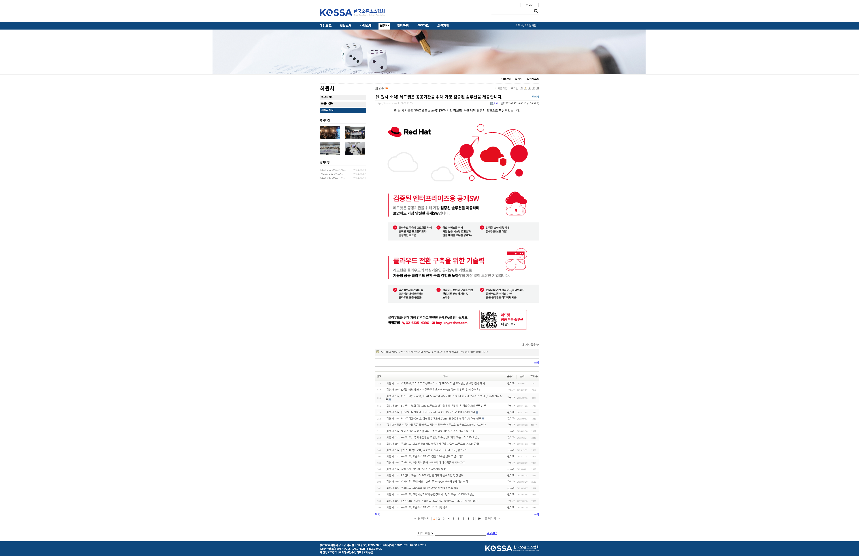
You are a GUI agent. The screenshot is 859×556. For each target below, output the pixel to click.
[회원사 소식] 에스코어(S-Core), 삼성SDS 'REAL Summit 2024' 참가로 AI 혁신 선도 (433, 418)
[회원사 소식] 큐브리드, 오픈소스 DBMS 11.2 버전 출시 (416, 507)
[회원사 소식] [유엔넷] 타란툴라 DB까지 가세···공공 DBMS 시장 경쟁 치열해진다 (430, 412)
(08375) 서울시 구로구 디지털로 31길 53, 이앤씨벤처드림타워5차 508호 (361, 545)
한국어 (529, 5)
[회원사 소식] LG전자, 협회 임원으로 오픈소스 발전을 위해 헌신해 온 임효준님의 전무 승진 (435, 406)
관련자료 (423, 25)
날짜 (522, 376)
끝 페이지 (490, 518)
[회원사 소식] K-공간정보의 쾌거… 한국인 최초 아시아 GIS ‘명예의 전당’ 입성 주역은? (432, 390)
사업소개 (366, 25)
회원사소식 (533, 79)
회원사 (384, 25)
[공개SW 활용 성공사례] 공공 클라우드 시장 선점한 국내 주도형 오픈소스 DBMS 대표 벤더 (435, 425)
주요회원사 (327, 97)
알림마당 (403, 25)
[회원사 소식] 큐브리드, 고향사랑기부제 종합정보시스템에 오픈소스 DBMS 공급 (429, 494)
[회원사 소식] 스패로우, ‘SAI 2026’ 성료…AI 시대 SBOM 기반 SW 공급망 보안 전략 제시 (435, 383)
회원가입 (443, 25)
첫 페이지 (423, 518)
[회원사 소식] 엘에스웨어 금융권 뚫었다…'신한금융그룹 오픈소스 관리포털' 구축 (430, 431)
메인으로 (326, 25)
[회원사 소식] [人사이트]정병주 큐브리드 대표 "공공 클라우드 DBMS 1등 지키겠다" (431, 501)
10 (479, 518)
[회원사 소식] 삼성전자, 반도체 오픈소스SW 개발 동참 (415, 469)
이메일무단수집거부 (350, 552)
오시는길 (368, 552)
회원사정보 (327, 103)
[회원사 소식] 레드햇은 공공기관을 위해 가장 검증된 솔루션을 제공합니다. (439, 97)
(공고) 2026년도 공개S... (333, 170)
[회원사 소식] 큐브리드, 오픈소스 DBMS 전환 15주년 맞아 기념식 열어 (424, 456)
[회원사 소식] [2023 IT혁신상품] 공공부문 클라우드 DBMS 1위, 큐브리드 (426, 450)
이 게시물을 (528, 344)
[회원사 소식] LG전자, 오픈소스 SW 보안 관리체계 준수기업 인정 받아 (424, 475)
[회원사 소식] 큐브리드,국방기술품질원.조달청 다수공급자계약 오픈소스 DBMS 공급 (432, 437)
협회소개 (346, 25)
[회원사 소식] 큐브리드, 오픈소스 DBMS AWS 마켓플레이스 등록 (422, 488)
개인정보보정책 (328, 552)
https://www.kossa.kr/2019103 (394, 103)
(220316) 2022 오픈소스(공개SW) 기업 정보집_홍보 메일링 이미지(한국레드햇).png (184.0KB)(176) (434, 352)
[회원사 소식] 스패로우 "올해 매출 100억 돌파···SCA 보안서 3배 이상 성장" (427, 481)
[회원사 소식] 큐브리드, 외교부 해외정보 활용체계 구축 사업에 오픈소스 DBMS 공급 (432, 444)
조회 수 (534, 376)
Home (507, 79)
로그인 (521, 25)
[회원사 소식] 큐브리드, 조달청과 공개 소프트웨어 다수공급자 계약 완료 (425, 463)
